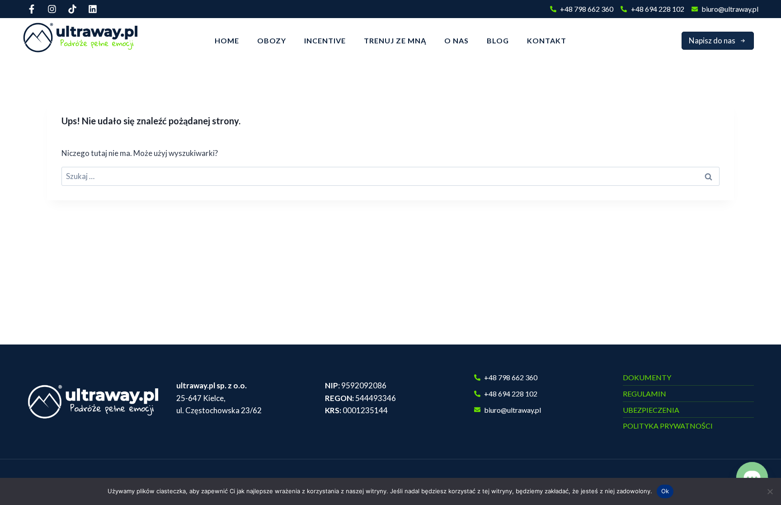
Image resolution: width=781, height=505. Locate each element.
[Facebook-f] (32, 9)
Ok (665, 491)
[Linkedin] (93, 9)
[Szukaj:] (390, 176)
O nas (456, 40)
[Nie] (769, 491)
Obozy (271, 40)
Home (227, 40)
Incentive (325, 40)
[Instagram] (52, 9)
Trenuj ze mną (395, 40)
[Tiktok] (72, 9)
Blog (498, 40)
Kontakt (546, 40)
